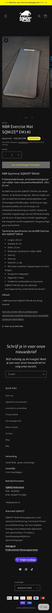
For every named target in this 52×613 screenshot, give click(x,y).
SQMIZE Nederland (28, 608)
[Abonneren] (43, 374)
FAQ (7, 446)
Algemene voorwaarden (16, 402)
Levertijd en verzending (16, 408)
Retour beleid (12, 427)
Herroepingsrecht (13, 421)
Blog (8, 439)
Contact (9, 433)
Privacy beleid (12, 414)
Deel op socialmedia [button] (14, 326)
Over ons (9, 395)
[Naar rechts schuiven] (32, 118)
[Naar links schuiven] (20, 118)
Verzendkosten (23, 142)
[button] (5, 16)
